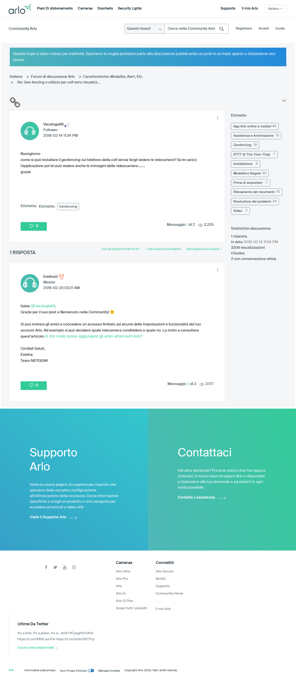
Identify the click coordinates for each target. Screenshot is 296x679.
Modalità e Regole (247, 173)
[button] (217, 117)
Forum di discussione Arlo (53, 77)
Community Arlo (23, 29)
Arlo (119, 586)
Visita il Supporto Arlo (48, 517)
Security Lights (129, 8)
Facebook (46, 567)
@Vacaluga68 (43, 306)
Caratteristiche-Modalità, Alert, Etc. (113, 77)
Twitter (55, 567)
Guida (280, 28)
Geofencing (68, 206)
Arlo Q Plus (124, 601)
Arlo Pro (122, 578)
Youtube (64, 567)
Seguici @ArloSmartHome (36, 648)
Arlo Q (120, 593)
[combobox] (196, 29)
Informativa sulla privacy (39, 670)
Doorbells (105, 8)
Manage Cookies (109, 670)
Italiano (16, 77)
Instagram (74, 567)
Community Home (169, 593)
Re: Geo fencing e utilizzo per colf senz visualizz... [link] (58, 82)
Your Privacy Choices (73, 670)
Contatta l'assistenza (196, 497)
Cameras (85, 8)
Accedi (264, 28)
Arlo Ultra (123, 571)
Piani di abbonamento (55, 8)
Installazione (242, 164)
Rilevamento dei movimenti (254, 192)
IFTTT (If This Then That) (251, 154)
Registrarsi (244, 28)
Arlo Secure (165, 571)
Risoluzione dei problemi (252, 201)
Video (237, 211)
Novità (160, 578)
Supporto (228, 8)
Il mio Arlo (250, 8)
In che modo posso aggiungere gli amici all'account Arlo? (94, 336)
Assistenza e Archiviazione (253, 135)
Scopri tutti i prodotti (131, 608)
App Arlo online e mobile (252, 126)
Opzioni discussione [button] (283, 101)
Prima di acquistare (247, 182)
